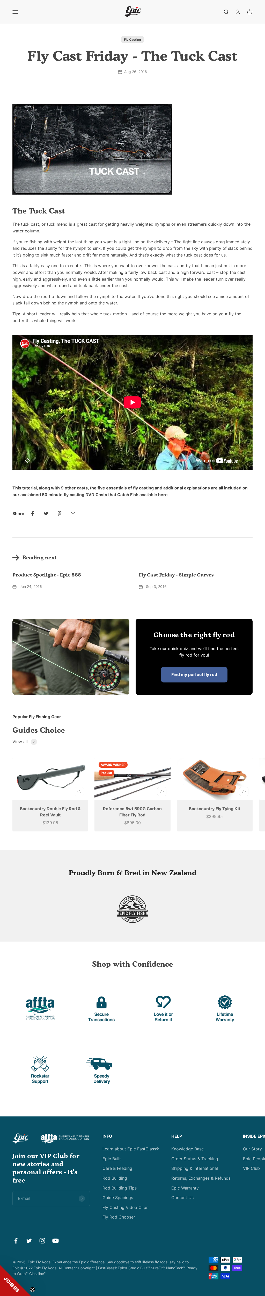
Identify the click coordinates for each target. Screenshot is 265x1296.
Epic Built (111, 1158)
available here (153, 494)
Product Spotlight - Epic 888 (46, 575)
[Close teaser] (32, 1289)
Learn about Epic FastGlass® (130, 1148)
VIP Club (251, 1168)
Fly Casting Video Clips (125, 1207)
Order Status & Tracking (194, 1158)
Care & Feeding (117, 1168)
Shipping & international (194, 1168)
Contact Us (182, 1197)
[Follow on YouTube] (55, 1240)
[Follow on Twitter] (29, 1240)
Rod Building (114, 1178)
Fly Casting (132, 39)
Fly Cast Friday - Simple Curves (176, 575)
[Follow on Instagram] (42, 1240)
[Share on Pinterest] (59, 513)
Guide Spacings (117, 1197)
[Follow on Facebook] (15, 1240)
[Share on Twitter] (46, 513)
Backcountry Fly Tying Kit (214, 808)
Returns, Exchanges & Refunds (201, 1178)
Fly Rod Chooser (118, 1217)
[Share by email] (73, 513)
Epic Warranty (185, 1188)
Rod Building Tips (119, 1188)
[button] (15, 1280)
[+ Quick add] (79, 791)
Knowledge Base (187, 1148)
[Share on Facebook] (32, 513)
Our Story (252, 1148)
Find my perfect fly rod (194, 674)
